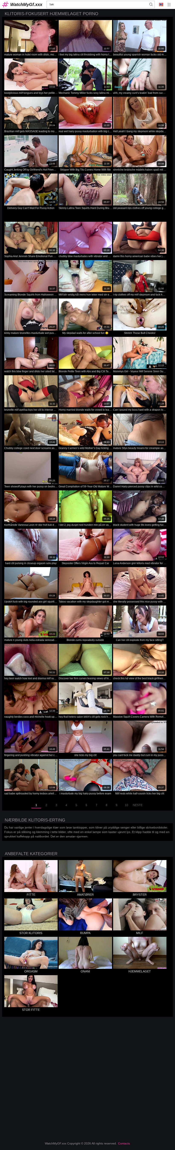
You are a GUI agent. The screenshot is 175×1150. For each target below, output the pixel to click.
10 (126, 805)
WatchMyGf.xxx (26, 4)
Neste (138, 805)
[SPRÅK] (161, 4)
